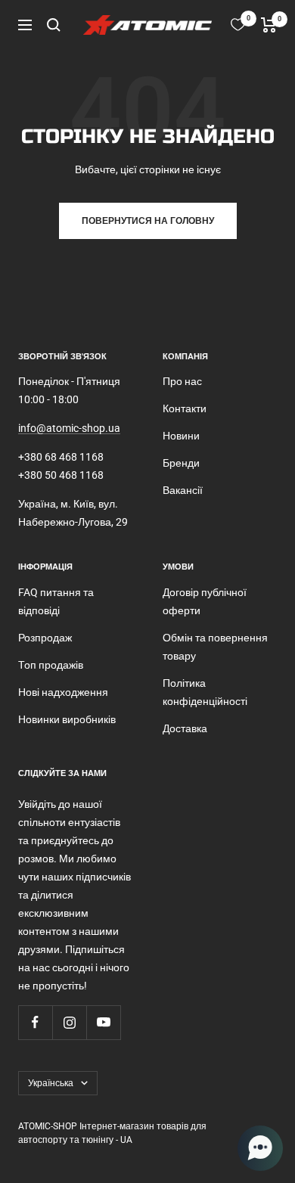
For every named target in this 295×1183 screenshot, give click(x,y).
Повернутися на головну (148, 221)
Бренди (181, 463)
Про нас (182, 381)
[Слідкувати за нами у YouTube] (103, 1022)
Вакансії (183, 490)
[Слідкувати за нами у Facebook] (35, 1022)
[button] (260, 1148)
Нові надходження (63, 692)
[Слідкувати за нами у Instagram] (69, 1022)
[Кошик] (269, 25)
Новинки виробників (67, 719)
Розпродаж (45, 638)
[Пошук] (54, 25)
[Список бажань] (238, 25)
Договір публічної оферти (205, 601)
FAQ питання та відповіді (56, 601)
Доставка (185, 728)
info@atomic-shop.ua (69, 428)
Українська (50, 1083)
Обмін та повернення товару (215, 647)
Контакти (184, 408)
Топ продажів (50, 665)
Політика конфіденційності (205, 692)
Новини (181, 436)
